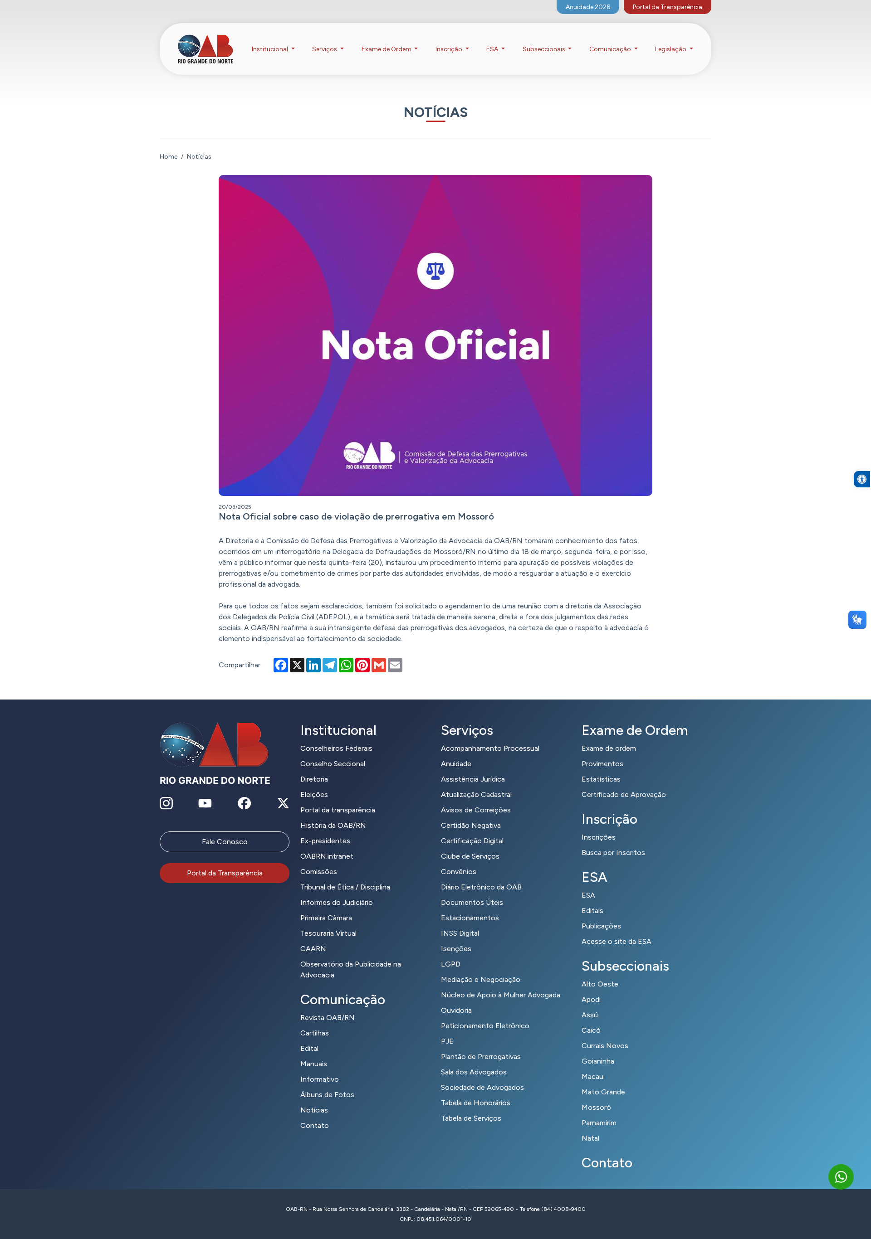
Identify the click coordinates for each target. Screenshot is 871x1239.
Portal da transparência (337, 810)
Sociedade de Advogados (482, 1087)
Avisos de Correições (476, 810)
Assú (590, 1015)
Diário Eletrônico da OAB (481, 887)
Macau (592, 1076)
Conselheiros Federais (336, 748)
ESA (588, 895)
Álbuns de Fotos (327, 1094)
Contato (314, 1125)
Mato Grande (603, 1092)
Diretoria (314, 779)
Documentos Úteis (472, 902)
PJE (447, 1041)
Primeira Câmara (326, 917)
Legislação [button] (671, 49)
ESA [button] (492, 49)
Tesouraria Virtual (328, 933)
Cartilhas (314, 1033)
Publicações (601, 926)
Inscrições (599, 837)
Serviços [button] (325, 49)
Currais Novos (605, 1045)
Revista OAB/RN (327, 1017)
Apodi (591, 999)
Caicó (591, 1030)
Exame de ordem (609, 748)
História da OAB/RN (333, 825)
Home (168, 156)
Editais (592, 910)
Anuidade (456, 763)
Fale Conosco (225, 841)
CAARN (313, 948)
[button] (862, 479)
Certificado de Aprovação (624, 794)
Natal (590, 1138)
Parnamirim (599, 1122)
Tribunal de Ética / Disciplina (345, 887)
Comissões (318, 871)
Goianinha (598, 1061)
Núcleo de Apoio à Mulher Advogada (500, 995)
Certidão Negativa (471, 825)
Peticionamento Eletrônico (485, 1025)
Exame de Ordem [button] (387, 49)
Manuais (313, 1063)
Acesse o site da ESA (616, 941)
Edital (309, 1048)
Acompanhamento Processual (490, 748)
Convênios (458, 871)
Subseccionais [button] (545, 49)
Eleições (314, 794)
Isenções (456, 948)
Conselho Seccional (332, 763)
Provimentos (602, 763)
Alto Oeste (600, 984)
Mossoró (596, 1107)
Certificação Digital (472, 840)
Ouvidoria (456, 1010)
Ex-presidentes (325, 840)
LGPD (450, 964)
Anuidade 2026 (588, 7)
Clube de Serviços (470, 856)
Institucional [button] (270, 49)
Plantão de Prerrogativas (481, 1056)
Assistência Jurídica (473, 779)
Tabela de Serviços (471, 1118)
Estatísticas (601, 779)
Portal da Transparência (667, 7)
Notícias (314, 1110)
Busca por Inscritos (613, 852)
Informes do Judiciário (336, 902)
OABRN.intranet (326, 856)
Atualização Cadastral (476, 794)
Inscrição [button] (450, 49)
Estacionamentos (470, 917)
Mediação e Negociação (480, 979)
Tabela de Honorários (475, 1102)
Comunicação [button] (610, 49)
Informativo (319, 1079)
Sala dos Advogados (474, 1072)
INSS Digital (460, 933)
